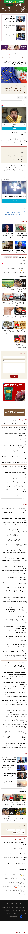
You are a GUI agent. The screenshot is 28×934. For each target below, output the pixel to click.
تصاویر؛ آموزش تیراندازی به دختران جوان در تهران (9, 26)
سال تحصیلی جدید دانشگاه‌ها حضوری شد (15, 636)
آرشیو (13, 907)
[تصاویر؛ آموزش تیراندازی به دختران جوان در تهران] (20, 28)
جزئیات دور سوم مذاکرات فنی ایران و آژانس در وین (13, 153)
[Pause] (3, 193)
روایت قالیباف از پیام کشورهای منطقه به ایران (14, 692)
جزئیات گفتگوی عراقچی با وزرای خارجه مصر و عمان (21, 251)
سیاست (17, 10)
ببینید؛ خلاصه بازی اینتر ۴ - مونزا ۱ (16, 478)
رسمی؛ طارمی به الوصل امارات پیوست (16, 645)
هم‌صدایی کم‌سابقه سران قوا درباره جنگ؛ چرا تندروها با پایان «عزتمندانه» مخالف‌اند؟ (15, 673)
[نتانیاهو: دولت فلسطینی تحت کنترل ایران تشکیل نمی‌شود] (7, 228)
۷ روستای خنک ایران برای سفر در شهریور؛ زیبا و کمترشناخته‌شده (14, 215)
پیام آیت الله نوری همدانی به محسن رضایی (7, 251)
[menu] (2, 8)
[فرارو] (23, 9)
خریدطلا (14, 128)
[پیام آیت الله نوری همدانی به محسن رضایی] (7, 245)
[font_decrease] (18, 97)
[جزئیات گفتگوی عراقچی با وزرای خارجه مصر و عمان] (21, 245)
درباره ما (24, 907)
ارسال (14, 376)
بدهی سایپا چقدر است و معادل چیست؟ (15, 743)
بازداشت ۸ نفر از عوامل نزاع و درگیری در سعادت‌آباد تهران (16, 579)
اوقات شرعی (14, 910)
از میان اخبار (23, 222)
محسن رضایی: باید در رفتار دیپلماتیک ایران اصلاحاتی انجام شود (16, 531)
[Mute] (5, 193)
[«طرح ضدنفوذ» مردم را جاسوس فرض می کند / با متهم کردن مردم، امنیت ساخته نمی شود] (22, 775)
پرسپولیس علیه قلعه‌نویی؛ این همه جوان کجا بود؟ (13, 463)
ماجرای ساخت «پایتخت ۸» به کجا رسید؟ (15, 607)
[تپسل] (2, 106)
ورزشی (13, 10)
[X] (16, 903)
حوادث (9, 10)
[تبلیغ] (14, 3)
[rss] (20, 903)
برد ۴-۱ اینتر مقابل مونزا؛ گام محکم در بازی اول (14, 482)
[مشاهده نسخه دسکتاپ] (6, 8)
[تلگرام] (7, 903)
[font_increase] (25, 97)
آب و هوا (8, 910)
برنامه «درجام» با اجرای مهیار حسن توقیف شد (14, 496)
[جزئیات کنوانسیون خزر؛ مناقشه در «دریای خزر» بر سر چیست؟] (22, 783)
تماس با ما (18, 907)
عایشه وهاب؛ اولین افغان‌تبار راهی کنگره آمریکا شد (13, 588)
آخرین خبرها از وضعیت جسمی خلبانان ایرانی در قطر (15, 733)
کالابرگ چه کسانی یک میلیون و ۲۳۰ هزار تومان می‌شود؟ (15, 652)
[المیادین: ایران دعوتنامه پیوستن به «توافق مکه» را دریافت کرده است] (21, 228)
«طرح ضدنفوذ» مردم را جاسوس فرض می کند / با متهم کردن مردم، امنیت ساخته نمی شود (9, 775)
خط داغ (25, 505)
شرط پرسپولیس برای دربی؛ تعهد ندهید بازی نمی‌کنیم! (16, 567)
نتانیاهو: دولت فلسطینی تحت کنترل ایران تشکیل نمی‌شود (8, 235)
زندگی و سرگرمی (3, 10)
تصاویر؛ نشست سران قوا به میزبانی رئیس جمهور (14, 617)
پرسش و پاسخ (22, 910)
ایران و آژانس (8, 257)
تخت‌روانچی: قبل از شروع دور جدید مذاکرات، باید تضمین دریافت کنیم (14, 160)
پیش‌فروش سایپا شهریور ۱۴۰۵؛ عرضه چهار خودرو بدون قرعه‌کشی (15, 683)
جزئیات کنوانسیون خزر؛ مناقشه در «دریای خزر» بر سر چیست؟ (9, 782)
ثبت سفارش (14, 201)
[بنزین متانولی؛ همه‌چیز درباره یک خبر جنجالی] (20, 36)
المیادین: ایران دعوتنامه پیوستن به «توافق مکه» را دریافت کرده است (21, 235)
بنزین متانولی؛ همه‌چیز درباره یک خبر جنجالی (9, 34)
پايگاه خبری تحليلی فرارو (11, 914)
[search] (9, 8)
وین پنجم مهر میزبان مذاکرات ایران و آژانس (15, 156)
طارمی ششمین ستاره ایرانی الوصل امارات (15, 486)
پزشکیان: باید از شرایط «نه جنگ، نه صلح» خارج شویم (14, 519)
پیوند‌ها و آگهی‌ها (6, 907)
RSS (4, 910)
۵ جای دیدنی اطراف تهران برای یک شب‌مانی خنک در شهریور (13, 208)
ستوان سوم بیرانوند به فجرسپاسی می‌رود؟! (15, 558)
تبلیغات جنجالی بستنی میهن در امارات (16, 663)
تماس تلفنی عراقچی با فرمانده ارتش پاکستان (14, 424)
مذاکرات (15, 257)
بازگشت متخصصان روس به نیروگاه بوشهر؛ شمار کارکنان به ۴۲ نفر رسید (15, 627)
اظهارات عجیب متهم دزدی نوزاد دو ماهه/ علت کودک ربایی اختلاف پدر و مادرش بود (15, 711)
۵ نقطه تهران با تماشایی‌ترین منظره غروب (15, 212)
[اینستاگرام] (12, 903)
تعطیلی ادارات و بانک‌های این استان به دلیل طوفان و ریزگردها (15, 858)
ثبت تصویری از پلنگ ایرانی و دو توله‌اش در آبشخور (16, 721)
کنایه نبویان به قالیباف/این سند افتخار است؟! (14, 597)
